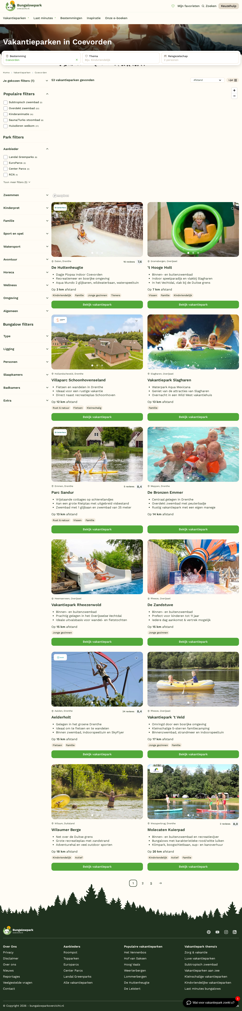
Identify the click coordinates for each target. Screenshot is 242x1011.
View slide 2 (97, 253)
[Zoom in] (234, 90)
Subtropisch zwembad (25, 102)
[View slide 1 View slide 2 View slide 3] (97, 229)
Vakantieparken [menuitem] (14, 18)
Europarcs (71, 964)
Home (6, 72)
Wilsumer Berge (66, 829)
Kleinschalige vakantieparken (206, 976)
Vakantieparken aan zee (202, 970)
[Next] (137, 235)
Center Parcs (19, 168)
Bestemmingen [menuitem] (71, 18)
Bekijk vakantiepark (97, 304)
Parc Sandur (62, 492)
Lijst (231, 80)
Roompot (70, 952)
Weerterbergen (135, 970)
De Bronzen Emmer (165, 492)
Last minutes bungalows (203, 988)
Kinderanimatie (21, 114)
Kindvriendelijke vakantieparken (208, 982)
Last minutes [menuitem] (43, 18)
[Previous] (56, 235)
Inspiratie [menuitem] (94, 18)
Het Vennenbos (135, 952)
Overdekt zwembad (24, 108)
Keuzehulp (228, 6)
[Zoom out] (234, 96)
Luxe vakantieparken (200, 958)
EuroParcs (17, 162)
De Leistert (132, 988)
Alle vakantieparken (78, 982)
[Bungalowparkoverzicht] (23, 6)
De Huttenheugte (67, 267)
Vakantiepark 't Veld (166, 717)
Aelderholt (61, 717)
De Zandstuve (160, 604)
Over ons (9, 964)
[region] (145, 142)
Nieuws (8, 970)
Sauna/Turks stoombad (26, 119)
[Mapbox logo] (61, 196)
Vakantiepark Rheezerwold (76, 604)
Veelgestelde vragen (17, 982)
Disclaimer (11, 958)
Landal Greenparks (23, 156)
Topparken (71, 958)
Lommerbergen (135, 976)
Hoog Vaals (132, 964)
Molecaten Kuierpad (166, 829)
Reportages (11, 976)
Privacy (8, 952)
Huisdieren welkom (24, 125)
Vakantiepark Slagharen (169, 380)
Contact (9, 988)
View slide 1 (92, 253)
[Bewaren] (136, 208)
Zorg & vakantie (196, 952)
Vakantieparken (22, 72)
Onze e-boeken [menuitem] (116, 18)
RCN (13, 174)
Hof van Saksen (135, 958)
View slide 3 (102, 253)
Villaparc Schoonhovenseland (78, 380)
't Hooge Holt (159, 267)
